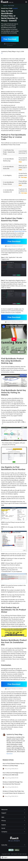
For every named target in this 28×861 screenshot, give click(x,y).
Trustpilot (15, 8)
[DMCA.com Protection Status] (17, 849)
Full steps (24, 177)
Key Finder (11, 5)
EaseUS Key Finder (19, 231)
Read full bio (9, 753)
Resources (4, 809)
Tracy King (11, 51)
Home (5, 5)
